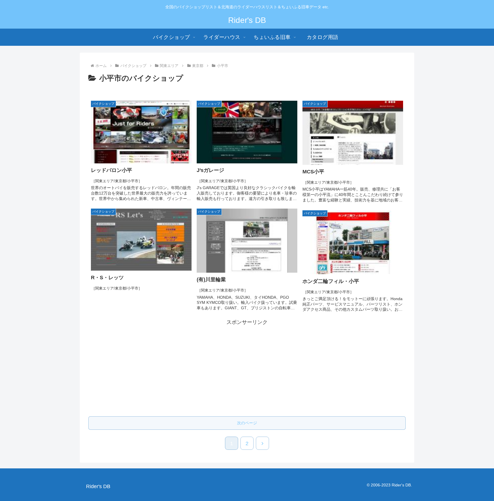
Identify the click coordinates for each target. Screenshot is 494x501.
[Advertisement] (247, 367)
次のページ (247, 423)
